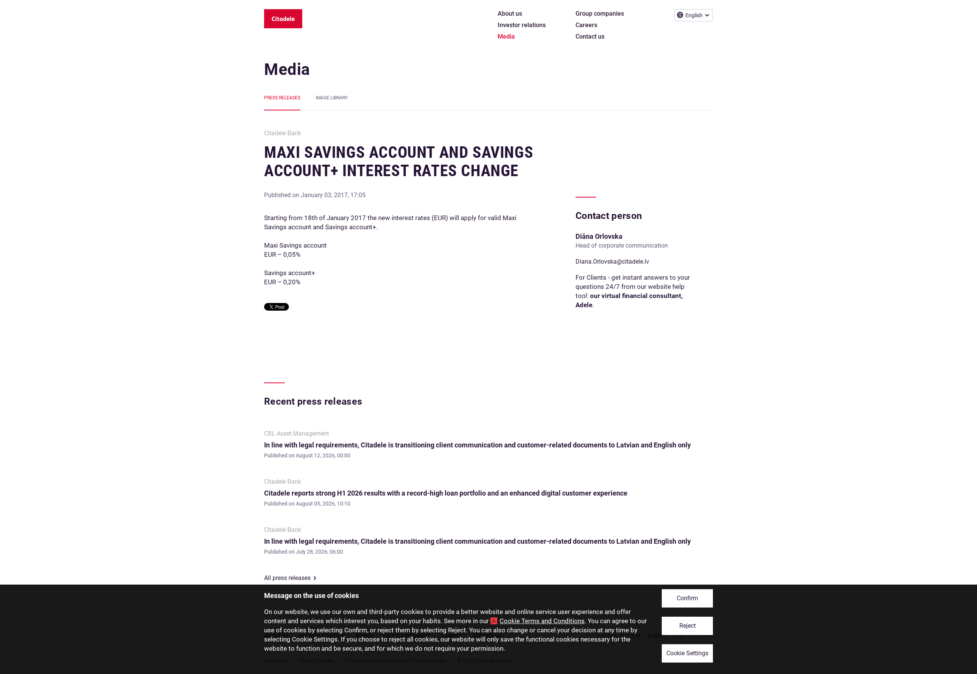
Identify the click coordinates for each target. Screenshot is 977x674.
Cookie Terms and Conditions (542, 621)
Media (287, 69)
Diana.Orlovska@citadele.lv (612, 261)
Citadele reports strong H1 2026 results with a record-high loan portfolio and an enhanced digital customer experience (445, 493)
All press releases (287, 578)
